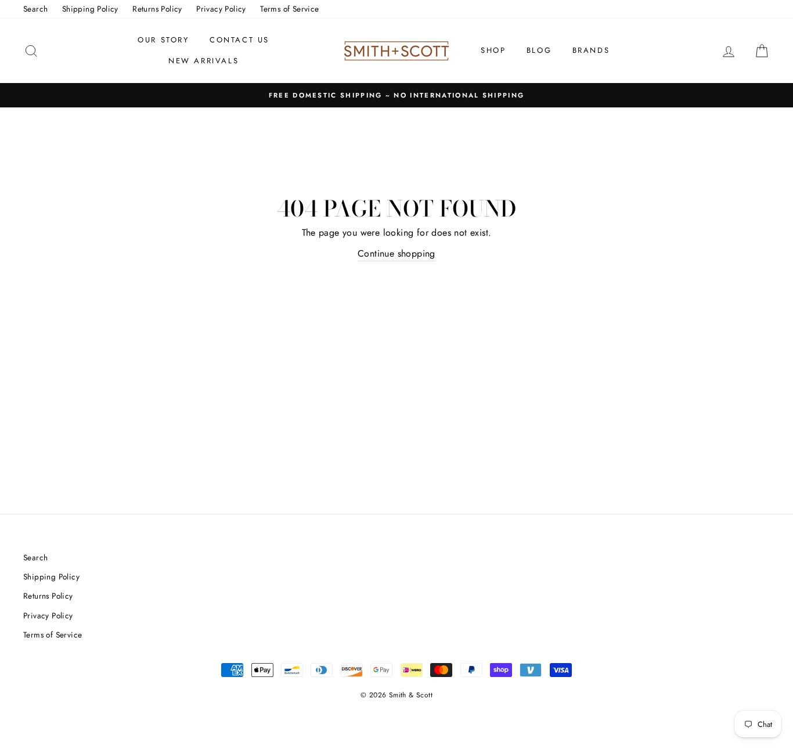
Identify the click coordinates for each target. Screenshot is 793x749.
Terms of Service (289, 9)
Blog (539, 50)
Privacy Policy (221, 9)
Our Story (163, 39)
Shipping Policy (90, 9)
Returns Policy (157, 9)
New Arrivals (203, 60)
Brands (591, 50)
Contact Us (239, 39)
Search (35, 9)
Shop (493, 50)
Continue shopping (396, 253)
